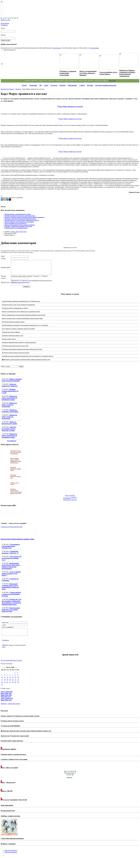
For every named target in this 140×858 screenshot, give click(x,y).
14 (13, 677)
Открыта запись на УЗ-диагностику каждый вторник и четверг (20, 716)
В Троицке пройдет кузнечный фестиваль (16, 228)
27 (10, 682)
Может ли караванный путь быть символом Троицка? (87, 73)
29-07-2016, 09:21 (21, 231)
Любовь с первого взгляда (10, 816)
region (13, 231)
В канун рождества (8, 811)
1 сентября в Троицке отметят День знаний (14, 759)
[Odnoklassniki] (4, 199)
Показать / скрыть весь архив (10, 703)
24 (2, 682)
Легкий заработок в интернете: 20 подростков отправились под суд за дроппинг (25, 325)
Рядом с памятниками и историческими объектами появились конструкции (23, 315)
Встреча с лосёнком (8, 844)
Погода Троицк (70, 495)
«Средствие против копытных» (12, 838)
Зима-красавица (7, 805)
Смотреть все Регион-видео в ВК (11, 527)
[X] (10, 199)
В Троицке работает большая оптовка (12, 721)
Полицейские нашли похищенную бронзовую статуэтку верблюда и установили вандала (27, 356)
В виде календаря (6, 660)
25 (5, 682)
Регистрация (5, 23)
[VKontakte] (2, 199)
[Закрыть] (4, 25)
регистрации (56, 48)
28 (13, 682)
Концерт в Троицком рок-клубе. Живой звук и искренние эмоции (21, 311)
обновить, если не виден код (20, 282)
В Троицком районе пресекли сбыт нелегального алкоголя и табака (29, 65)
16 (18, 677)
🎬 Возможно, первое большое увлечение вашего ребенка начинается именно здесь (26, 359)
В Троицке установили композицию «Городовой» (68, 73)
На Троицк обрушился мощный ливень (13, 322)
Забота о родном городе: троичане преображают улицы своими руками (22, 318)
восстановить (94, 48)
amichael (69, 777)
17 (2, 679)
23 (18, 679)
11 (4, 677)
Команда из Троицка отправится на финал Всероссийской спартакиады (127, 73)
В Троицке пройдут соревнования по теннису (15, 308)
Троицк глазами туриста (9, 339)
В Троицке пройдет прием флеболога (12, 741)
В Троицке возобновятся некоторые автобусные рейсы (20, 215)
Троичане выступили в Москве (11, 332)
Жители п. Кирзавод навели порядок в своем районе (19, 222)
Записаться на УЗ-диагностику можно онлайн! (15, 736)
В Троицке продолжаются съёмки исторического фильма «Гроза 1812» (22, 349)
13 (10, 677)
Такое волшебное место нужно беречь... (108, 73)
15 (15, 677)
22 (15, 679)
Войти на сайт (5, 20)
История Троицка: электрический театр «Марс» (18, 214)
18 (5, 679)
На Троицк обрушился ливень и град (12, 335)
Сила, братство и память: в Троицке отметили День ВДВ (18, 328)
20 (10, 679)
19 (7, 679)
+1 (1, 196)
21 (13, 679)
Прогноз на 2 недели (70, 500)
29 (15, 682)
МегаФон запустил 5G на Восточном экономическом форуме (22, 220)
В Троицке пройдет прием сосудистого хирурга (15, 352)
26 (7, 682)
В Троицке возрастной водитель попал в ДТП (15, 346)
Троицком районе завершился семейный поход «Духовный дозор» (21, 301)
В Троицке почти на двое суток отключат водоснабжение (18, 304)
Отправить (5, 640)
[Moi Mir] (7, 199)
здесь (31, 252)
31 (2, 684)
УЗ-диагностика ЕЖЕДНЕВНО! (10, 726)
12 (7, 677)
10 (2, 677)
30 (18, 682)
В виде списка (17, 660)
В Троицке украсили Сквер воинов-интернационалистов (20, 218)
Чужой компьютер (9, 50)
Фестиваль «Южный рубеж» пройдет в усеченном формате (19, 342)
